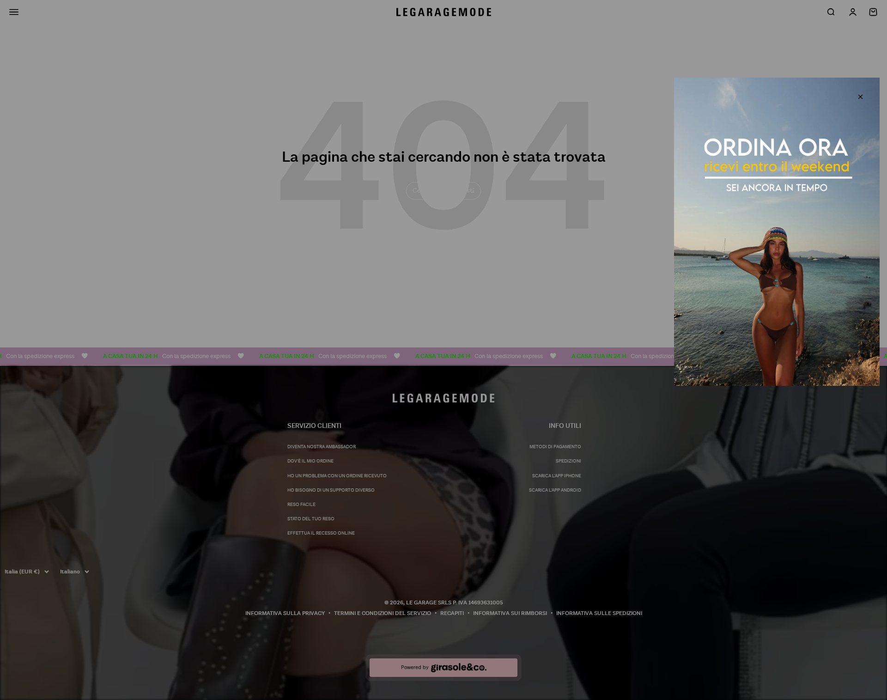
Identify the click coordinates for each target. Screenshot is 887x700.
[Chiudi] (860, 96)
